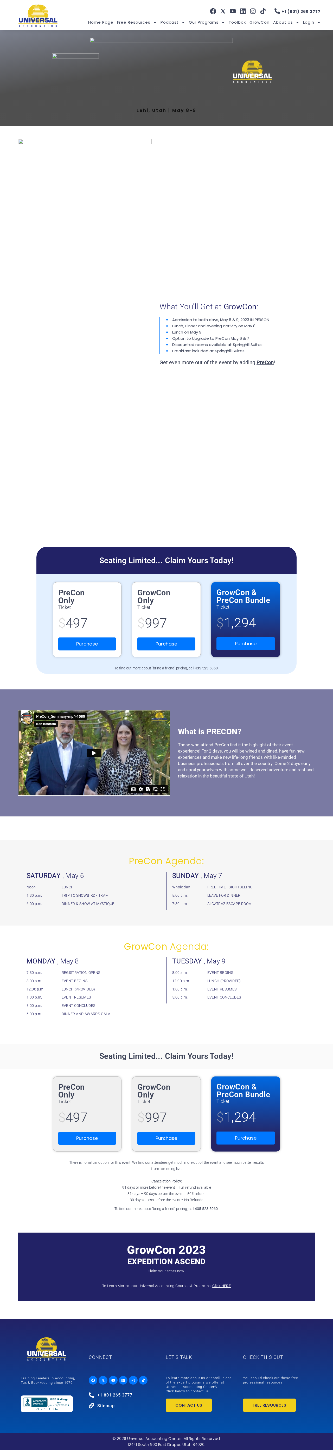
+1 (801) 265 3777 (301, 11)
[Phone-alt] (277, 11)
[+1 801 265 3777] (91, 1395)
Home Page (100, 22)
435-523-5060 (206, 668)
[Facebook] (213, 11)
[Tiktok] (263, 11)
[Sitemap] (91, 1405)
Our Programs (204, 22)
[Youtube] (233, 11)
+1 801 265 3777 (114, 1395)
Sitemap (106, 1405)
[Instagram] (253, 11)
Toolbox (237, 22)
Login (308, 22)
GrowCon (259, 22)
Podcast (170, 22)
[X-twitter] (103, 1380)
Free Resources (133, 22)
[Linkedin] (243, 11)
